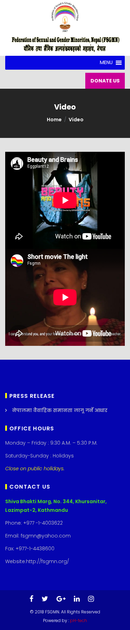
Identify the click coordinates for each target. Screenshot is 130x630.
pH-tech (78, 620)
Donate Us (105, 80)
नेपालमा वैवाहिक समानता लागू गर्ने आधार (59, 410)
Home (54, 119)
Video (76, 119)
